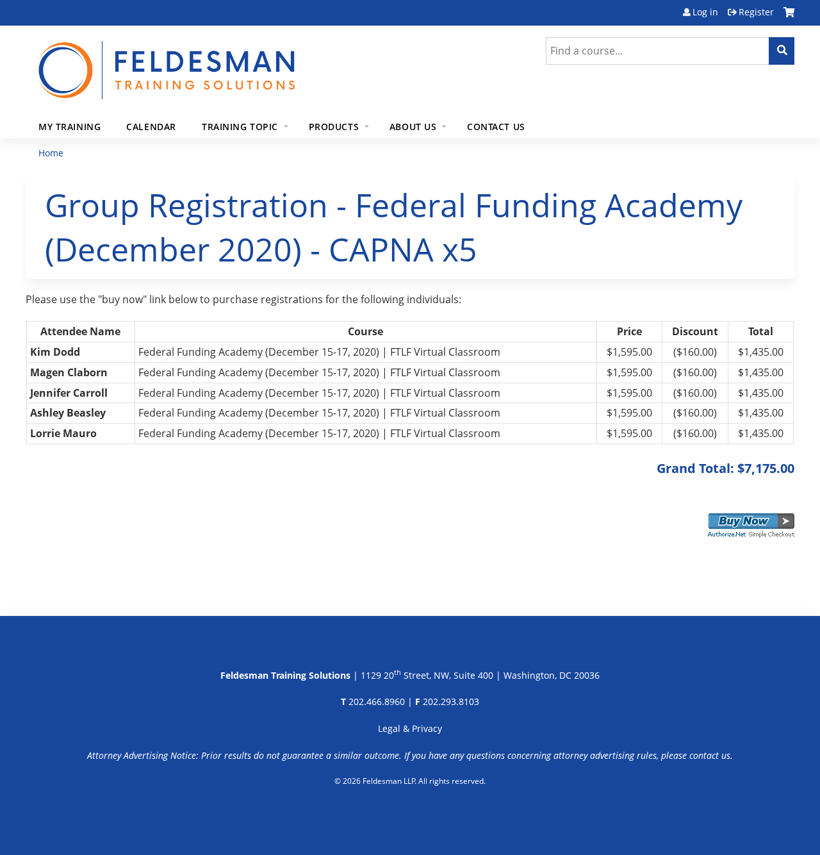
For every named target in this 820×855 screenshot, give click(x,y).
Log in (705, 12)
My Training (69, 126)
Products (334, 126)
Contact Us (496, 126)
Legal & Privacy (410, 728)
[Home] (167, 62)
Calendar (151, 126)
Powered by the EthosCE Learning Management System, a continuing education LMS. (410, 813)
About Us (413, 126)
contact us (709, 755)
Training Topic (240, 126)
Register (756, 12)
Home (50, 153)
